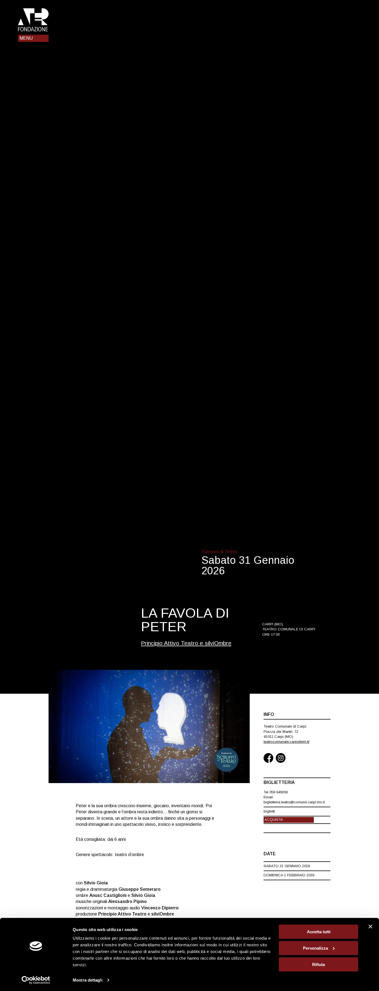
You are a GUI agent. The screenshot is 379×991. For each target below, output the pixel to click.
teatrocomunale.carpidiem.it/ (287, 742)
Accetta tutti (318, 931)
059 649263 (278, 792)
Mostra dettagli (87, 980)
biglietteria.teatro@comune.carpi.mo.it (294, 802)
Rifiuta (318, 964)
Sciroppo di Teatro (219, 551)
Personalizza (315, 948)
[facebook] (268, 758)
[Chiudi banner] (370, 927)
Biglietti (269, 811)
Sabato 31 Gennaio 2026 (287, 866)
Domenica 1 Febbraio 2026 (289, 875)
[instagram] (280, 758)
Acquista (273, 820)
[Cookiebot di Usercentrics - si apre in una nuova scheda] (36, 980)
